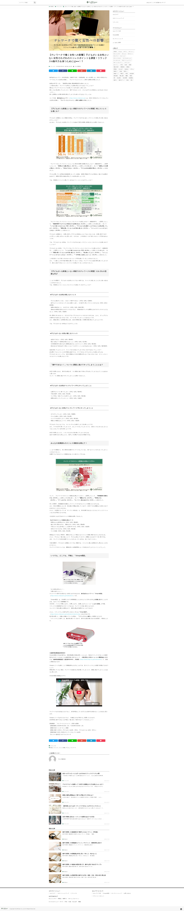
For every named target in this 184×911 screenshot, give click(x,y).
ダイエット (131, 53)
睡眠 (127, 75)
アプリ (125, 51)
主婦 (126, 64)
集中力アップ (121, 80)
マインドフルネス (117, 58)
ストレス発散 (62, 747)
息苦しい (126, 71)
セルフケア (115, 14)
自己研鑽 (125, 77)
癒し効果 (122, 75)
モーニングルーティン (118, 62)
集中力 (115, 80)
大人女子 (121, 69)
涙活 (127, 73)
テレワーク (73, 747)
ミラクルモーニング (127, 58)
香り (132, 80)
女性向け (127, 69)
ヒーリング (123, 56)
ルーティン (116, 64)
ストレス (55, 747)
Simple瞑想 (116, 34)
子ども (68, 747)
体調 (130, 64)
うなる (120, 51)
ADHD (115, 51)
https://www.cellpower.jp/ (77, 98)
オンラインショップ (118, 38)
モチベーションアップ (118, 18)
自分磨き (119, 77)
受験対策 (122, 66)
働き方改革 (116, 66)
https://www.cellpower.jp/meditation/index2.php (65, 614)
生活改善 (132, 73)
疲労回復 (116, 75)
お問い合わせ (127, 893)
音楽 (128, 80)
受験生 (128, 66)
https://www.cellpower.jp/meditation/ (62, 595)
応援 (121, 71)
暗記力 (122, 73)
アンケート (131, 51)
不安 (122, 64)
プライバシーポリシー (98, 896)
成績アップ (116, 73)
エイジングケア (117, 53)
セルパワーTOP (117, 31)
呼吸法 (115, 69)
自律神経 (131, 77)
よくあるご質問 (117, 42)
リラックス (53, 745)
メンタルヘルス (117, 60)
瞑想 (51, 747)
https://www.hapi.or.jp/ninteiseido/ (90, 659)
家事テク (116, 71)
